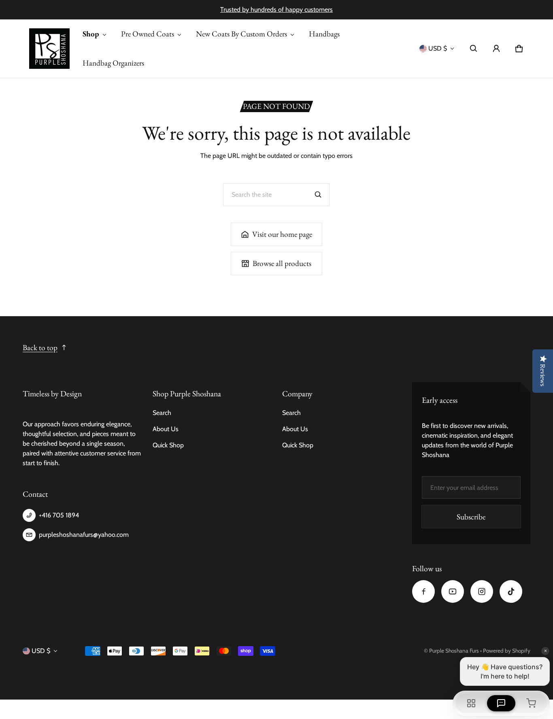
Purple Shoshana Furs (454, 650)
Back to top (40, 347)
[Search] (318, 194)
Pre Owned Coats (147, 34)
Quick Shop (168, 445)
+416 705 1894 (59, 515)
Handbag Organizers (113, 63)
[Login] (496, 48)
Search (162, 413)
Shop (91, 34)
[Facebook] (423, 591)
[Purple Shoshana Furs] (49, 48)
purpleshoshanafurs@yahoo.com (84, 534)
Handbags (324, 34)
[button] (473, 48)
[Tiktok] (511, 591)
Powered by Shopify (506, 650)
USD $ (437, 48)
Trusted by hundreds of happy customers (276, 9)
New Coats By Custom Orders (241, 34)
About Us (166, 429)
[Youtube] (452, 591)
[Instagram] (481, 591)
